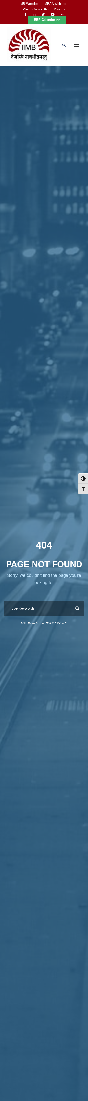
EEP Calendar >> (47, 20)
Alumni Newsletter (36, 9)
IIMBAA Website (54, 4)
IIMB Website (28, 4)
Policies (59, 9)
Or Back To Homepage (44, 623)
